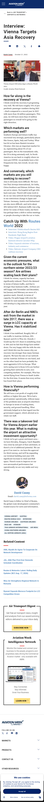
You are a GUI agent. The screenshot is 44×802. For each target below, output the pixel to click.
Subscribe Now (21, 628)
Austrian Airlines (28, 522)
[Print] (39, 46)
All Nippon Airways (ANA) (15, 533)
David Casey (8, 54)
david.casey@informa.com (25, 496)
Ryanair (17, 524)
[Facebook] (7, 733)
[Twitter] (3, 733)
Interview (27, 519)
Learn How (21, 701)
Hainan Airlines (11, 522)
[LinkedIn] (16, 733)
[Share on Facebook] (32, 46)
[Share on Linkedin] (17, 46)
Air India (34, 527)
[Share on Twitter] (25, 46)
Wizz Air (8, 524)
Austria (23, 516)
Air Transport (19, 12)
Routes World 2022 (13, 519)
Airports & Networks (16, 15)
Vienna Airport (11, 516)
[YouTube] (12, 733)
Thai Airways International (16, 527)
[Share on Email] (10, 46)
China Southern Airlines (15, 530)
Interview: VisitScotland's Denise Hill (24, 229)
